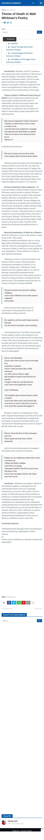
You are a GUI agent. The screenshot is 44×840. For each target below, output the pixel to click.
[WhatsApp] (11, 23)
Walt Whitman (11, 10)
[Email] (28, 602)
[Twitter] (8, 23)
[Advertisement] (22, 571)
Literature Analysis (11, 3)
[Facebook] (5, 23)
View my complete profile (15, 823)
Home (4, 10)
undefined (14, 43)
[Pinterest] (23, 602)
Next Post (38, 608)
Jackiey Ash (13, 821)
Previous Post (7, 608)
